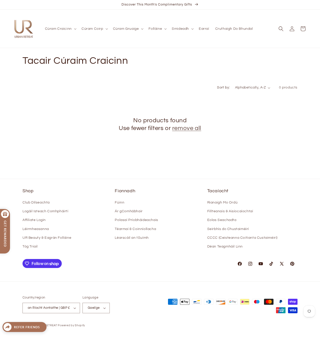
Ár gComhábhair (128, 211)
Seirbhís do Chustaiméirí (228, 229)
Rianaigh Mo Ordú (222, 202)
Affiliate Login (34, 220)
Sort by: (223, 87)
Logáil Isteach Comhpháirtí (45, 211)
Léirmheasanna (35, 229)
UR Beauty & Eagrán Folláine (46, 238)
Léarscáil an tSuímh (131, 238)
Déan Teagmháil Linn (225, 246)
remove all (186, 128)
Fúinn (119, 202)
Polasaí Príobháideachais (136, 220)
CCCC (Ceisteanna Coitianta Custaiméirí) (242, 238)
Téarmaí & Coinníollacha (135, 229)
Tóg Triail (30, 246)
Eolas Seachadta (221, 220)
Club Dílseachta (36, 202)
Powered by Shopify (71, 325)
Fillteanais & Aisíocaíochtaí (230, 211)
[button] (60, 29)
